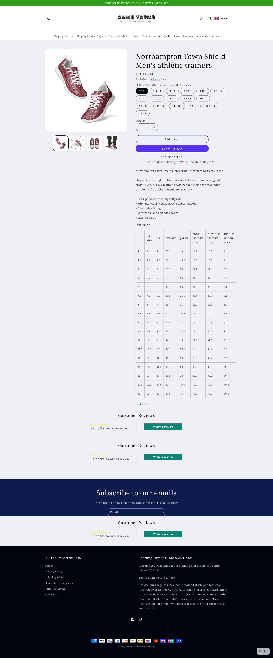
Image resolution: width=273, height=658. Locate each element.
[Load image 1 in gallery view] (60, 143)
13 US (142, 113)
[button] (49, 18)
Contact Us (51, 594)
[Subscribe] (162, 512)
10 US (203, 98)
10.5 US (143, 105)
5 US (142, 91)
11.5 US (177, 105)
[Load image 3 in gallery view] (94, 143)
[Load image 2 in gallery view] (77, 143)
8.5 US (157, 98)
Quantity (140, 120)
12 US (193, 105)
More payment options (172, 156)
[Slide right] (123, 143)
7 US (202, 91)
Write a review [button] (163, 426)
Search (49, 565)
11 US (160, 105)
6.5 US (187, 91)
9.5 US (187, 98)
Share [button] (143, 404)
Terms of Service (55, 588)
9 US (172, 98)
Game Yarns (131, 647)
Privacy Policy (53, 571)
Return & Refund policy (59, 583)
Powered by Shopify (146, 647)
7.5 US (218, 91)
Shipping (155, 79)
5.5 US (157, 91)
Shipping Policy (54, 577)
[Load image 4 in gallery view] (111, 143)
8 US (142, 98)
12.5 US (210, 105)
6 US (172, 91)
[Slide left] (48, 143)
